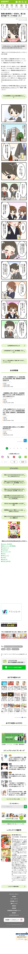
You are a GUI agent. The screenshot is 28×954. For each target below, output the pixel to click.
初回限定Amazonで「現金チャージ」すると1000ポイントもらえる (13, 510)
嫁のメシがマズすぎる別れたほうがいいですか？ (13, 646)
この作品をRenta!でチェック (13, 345)
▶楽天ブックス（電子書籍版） (8, 546)
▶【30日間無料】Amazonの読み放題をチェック (14, 96)
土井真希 (3, 649)
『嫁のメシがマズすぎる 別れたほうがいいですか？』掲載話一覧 (14, 517)
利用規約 (14, 896)
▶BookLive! (4, 559)
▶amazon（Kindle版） (7, 544)
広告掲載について (14, 901)
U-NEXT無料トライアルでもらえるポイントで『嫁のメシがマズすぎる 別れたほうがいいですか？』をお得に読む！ (14, 497)
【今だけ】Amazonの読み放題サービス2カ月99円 (14, 504)
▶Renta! (3, 553)
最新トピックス (14, 903)
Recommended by (18, 717)
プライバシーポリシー (14, 894)
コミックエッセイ (15, 649)
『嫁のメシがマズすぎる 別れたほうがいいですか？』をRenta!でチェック (14, 475)
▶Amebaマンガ (5, 548)
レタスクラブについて (14, 915)
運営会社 (14, 905)
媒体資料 (14, 912)
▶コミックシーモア (6, 551)
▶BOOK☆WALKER (5, 561)
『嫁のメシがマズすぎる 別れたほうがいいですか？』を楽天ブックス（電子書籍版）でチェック (14, 483)
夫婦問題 (8, 649)
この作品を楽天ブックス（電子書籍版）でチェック (14, 351)
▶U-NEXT (3, 557)
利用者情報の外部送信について (14, 910)
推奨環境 (14, 908)
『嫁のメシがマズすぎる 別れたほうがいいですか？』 (14, 541)
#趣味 (17, 18)
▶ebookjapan (4, 550)
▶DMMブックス (5, 555)
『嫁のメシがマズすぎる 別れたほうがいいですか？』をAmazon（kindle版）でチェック (14, 489)
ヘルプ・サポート (14, 898)
